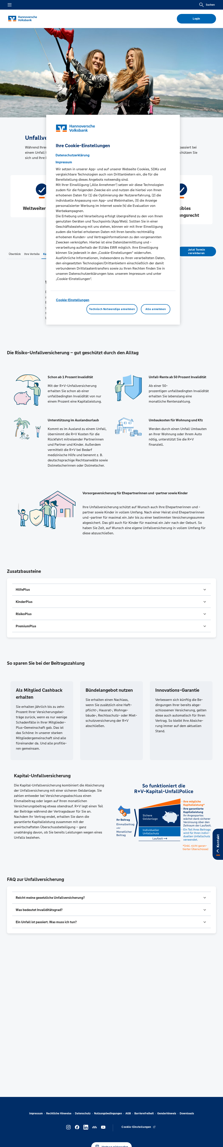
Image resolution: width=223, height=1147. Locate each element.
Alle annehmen (155, 309)
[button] (111, 590)
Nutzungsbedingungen (108, 1113)
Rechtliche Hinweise (58, 1113)
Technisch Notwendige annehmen (112, 309)
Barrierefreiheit (144, 1113)
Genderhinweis (166, 1113)
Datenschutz (83, 1113)
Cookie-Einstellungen (72, 300)
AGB (128, 1113)
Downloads (187, 1113)
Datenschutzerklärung (73, 155)
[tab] (14, 254)
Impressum (36, 1113)
